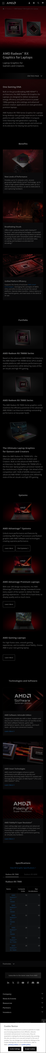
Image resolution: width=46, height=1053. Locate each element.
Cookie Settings (15, 1049)
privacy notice (13, 1045)
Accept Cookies (30, 1049)
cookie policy (25, 1045)
